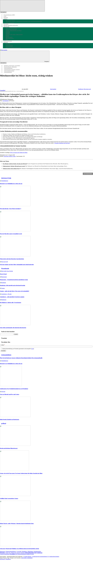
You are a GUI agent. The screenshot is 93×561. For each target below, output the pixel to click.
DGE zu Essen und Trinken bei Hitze (18, 152)
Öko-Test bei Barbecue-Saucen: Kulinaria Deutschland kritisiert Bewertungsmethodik (21, 358)
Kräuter (7, 35)
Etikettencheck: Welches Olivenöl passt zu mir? (14, 166)
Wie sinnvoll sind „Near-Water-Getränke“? (10, 208)
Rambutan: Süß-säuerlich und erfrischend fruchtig (12, 285)
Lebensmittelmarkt (8, 68)
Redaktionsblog (37, 551)
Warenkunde (6, 26)
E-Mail (3, 345)
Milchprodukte (9, 37)
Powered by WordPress (5, 559)
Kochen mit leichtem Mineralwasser (9, 448)
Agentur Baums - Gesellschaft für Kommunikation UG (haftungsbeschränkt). (41, 556)
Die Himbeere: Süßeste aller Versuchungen (10, 302)
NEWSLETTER (6, 178)
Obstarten (8, 43)
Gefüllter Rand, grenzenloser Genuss (9, 498)
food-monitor (53, 89)
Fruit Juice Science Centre (10, 156)
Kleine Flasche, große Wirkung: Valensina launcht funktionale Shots (17, 523)
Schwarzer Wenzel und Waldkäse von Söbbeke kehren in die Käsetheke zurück (19, 548)
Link (32, 348)
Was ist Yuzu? (3, 274)
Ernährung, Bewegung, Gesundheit (12, 65)
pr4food (5, 18)
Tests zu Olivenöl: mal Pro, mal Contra (9, 394)
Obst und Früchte (10, 38)
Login (5, 16)
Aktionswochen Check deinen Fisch (11, 168)
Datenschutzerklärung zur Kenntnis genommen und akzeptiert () (18, 348)
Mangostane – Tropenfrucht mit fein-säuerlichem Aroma (14, 279)
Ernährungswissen (8, 41)
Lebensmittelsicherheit (9, 70)
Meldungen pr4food (10, 20)
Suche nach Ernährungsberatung (13, 47)
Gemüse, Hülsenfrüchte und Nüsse (14, 30)
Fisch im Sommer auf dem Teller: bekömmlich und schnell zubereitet (17, 264)
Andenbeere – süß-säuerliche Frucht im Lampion (12, 296)
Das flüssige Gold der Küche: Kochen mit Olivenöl (15, 163)
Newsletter (6, 24)
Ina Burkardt (6, 100)
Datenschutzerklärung (11, 551)
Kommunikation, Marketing (10, 66)
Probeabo (6, 17)
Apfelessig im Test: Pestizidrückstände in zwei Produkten (14, 388)
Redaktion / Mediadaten (27, 551)
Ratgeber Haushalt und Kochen (11, 25)
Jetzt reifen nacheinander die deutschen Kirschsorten (13, 327)
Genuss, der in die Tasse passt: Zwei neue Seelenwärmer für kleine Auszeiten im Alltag (21, 473)
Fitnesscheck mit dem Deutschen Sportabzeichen (12, 258)
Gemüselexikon (9, 45)
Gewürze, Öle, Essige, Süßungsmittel (14, 34)
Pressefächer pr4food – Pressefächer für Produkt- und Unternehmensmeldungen (24, 21)
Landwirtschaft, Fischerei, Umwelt (12, 69)
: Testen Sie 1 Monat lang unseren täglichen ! (21, 552)
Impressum (2, 551)
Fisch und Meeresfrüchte (11, 28)
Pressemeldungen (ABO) (9, 14)
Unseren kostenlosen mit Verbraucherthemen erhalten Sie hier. (17, 554)
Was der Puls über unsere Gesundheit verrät (11, 233)
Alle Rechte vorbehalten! (27, 557)
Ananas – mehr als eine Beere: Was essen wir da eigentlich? (14, 291)
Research (6, 42)
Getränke (8, 31)
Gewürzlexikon (9, 46)
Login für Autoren (10, 22)
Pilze (7, 39)
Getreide (8, 33)
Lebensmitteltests (8, 72)
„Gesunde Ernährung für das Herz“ (62, 143)
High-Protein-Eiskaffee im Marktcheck (9, 419)
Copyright (19, 551)
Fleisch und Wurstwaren (11, 29)
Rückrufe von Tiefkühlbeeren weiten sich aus (11, 183)
